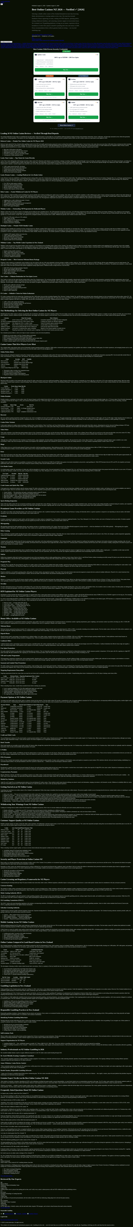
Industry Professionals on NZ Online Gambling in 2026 (44, 47)
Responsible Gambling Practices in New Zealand (17, 47)
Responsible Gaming (13, 1219)
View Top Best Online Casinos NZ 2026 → (42, 34)
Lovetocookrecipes (5, 1)
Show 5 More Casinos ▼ (66, 125)
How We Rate (4, 1219)
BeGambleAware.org (79, 128)
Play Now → (66, 69)
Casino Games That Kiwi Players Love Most (85, 43)
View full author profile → (7, 1175)
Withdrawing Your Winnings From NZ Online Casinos (91, 44)
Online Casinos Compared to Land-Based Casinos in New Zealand (99, 46)
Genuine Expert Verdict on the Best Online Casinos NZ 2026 (74, 47)
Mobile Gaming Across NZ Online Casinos (70, 46)
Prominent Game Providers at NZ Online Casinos (109, 43)
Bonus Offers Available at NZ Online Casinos (25, 44)
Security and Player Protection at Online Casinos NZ (14, 46)
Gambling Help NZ (8, 1213)
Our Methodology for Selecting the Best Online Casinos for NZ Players (56, 43)
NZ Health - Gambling (20, 1213)
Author (2, 2)
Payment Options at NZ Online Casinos (47, 44)
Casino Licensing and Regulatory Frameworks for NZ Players (43, 46)
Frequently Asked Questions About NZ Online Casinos (104, 47)
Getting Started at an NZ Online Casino (67, 44)
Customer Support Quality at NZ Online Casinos (117, 44)
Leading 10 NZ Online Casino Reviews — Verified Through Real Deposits (19, 43)
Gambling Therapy (32, 1213)
